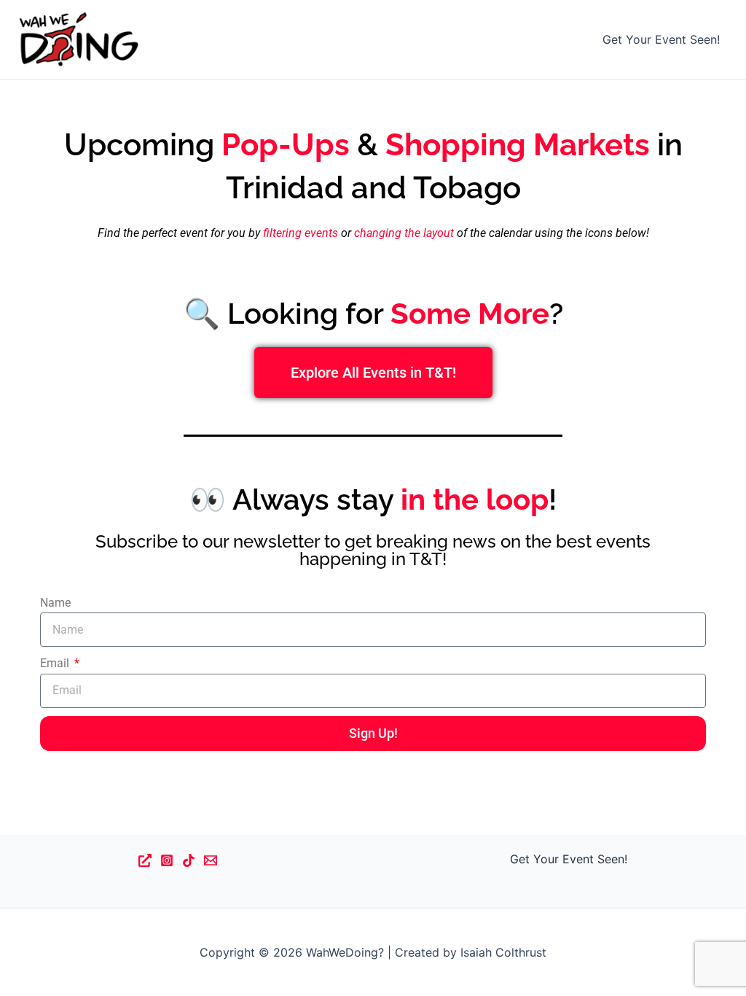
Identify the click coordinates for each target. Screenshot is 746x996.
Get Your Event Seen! (661, 39)
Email (56, 663)
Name (55, 603)
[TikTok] (188, 860)
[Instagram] (166, 860)
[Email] (210, 860)
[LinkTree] (145, 860)
